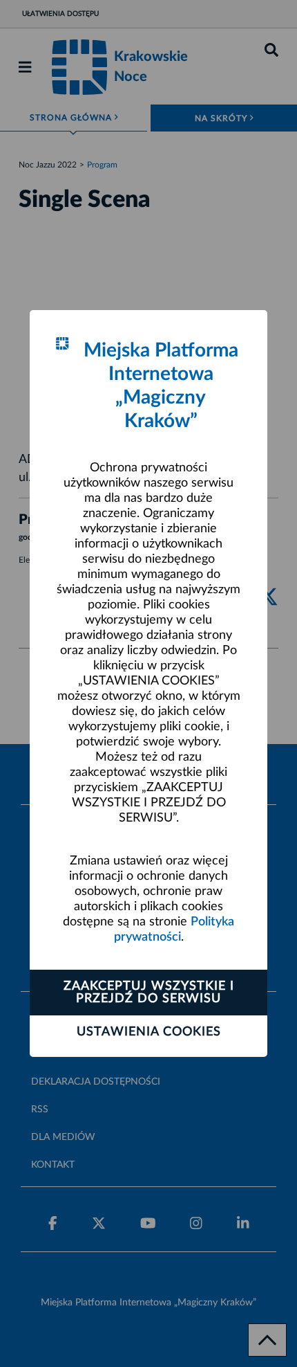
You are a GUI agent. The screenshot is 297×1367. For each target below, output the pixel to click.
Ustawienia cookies (149, 1032)
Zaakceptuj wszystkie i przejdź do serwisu (149, 992)
